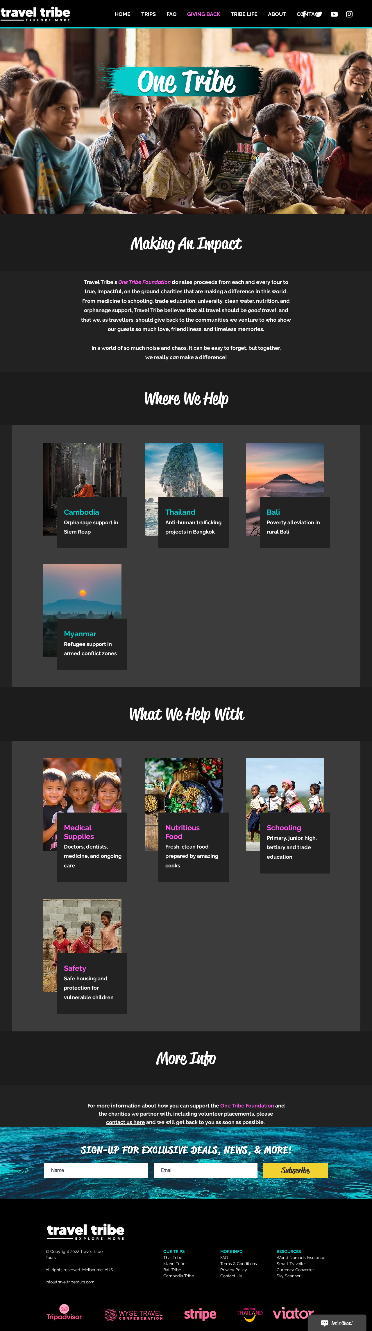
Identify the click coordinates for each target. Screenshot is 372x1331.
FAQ (224, 1257)
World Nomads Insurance (301, 1257)
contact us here (125, 1122)
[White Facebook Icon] (304, 14)
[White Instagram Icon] (349, 14)
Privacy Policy (233, 1269)
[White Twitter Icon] (319, 14)
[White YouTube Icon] (334, 14)
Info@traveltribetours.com (70, 1282)
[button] (149, 14)
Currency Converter (295, 1269)
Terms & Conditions (238, 1263)
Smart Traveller (291, 1263)
